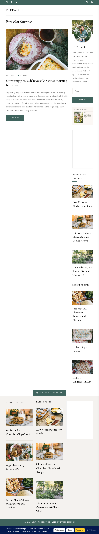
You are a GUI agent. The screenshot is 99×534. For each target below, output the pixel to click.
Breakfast (11, 76)
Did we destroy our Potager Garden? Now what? (82, 271)
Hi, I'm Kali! (78, 47)
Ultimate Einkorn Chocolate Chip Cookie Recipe (81, 236)
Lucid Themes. (67, 522)
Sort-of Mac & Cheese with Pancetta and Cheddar (17, 503)
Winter (24, 76)
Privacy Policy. (39, 522)
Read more (15, 118)
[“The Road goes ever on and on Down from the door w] (2, 393)
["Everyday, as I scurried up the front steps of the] (19, 393)
